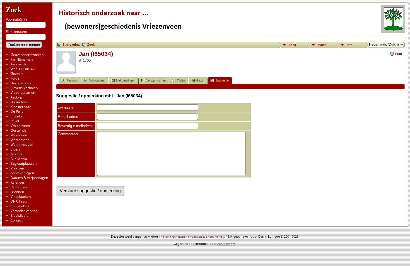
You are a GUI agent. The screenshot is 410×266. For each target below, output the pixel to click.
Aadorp (16, 97)
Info (350, 44)
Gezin (200, 80)
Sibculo (16, 116)
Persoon (72, 80)
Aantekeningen (22, 173)
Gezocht (17, 73)
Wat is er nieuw (22, 68)
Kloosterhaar (21, 106)
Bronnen (17, 191)
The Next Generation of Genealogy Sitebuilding (190, 236)
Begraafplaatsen (24, 163)
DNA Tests (19, 201)
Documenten (21, 83)
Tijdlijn (181, 80)
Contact (17, 220)
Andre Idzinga (226, 244)
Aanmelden (19, 64)
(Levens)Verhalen (24, 87)
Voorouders (97, 80)
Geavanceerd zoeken (27, 54)
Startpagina (70, 44)
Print (398, 53)
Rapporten (19, 187)
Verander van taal (24, 210)
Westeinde (19, 135)
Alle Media (19, 158)
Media (322, 44)
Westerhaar (20, 139)
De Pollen (18, 111)
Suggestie (222, 80)
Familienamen (22, 59)
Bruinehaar (19, 102)
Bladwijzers (19, 215)
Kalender (18, 182)
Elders (15, 149)
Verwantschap (156, 80)
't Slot (15, 121)
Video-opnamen (23, 92)
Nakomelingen (125, 80)
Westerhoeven (22, 144)
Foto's (15, 78)
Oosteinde (18, 130)
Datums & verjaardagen (29, 177)
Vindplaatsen (21, 196)
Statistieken (20, 206)
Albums (16, 154)
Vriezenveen (20, 125)
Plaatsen (17, 168)
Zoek (14, 9)
